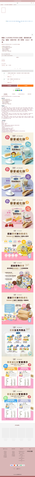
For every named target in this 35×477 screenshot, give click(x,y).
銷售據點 (13, 452)
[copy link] (21, 90)
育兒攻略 (5, 454)
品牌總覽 (5, 452)
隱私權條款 (5, 455)
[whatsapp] (19, 90)
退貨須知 (13, 453)
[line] (16, 90)
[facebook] (18, 90)
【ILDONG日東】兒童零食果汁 (8, 4)
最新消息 (5, 451)
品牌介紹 (15, 4)
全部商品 (2, 4)
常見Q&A (13, 451)
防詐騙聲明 (5, 457)
